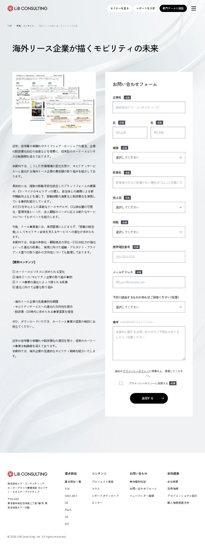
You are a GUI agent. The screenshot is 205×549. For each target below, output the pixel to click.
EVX (67, 488)
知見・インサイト (25, 25)
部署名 (121, 172)
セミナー (97, 503)
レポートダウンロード (105, 496)
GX (66, 503)
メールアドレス (127, 272)
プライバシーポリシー (136, 371)
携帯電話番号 (125, 247)
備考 (134, 322)
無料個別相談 (138, 482)
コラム (96, 488)
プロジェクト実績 (103, 482)
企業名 (121, 97)
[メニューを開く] (193, 8)
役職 (120, 222)
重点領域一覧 (73, 482)
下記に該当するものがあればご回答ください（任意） (146, 297)
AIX (67, 524)
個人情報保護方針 (178, 503)
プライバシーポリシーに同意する (152, 383)
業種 (120, 148)
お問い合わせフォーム (143, 488)
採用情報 (172, 488)
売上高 (121, 197)
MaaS (68, 509)
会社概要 (172, 482)
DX (66, 517)
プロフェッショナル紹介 (182, 496)
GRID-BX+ (71, 496)
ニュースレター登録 (142, 496)
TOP (9, 25)
